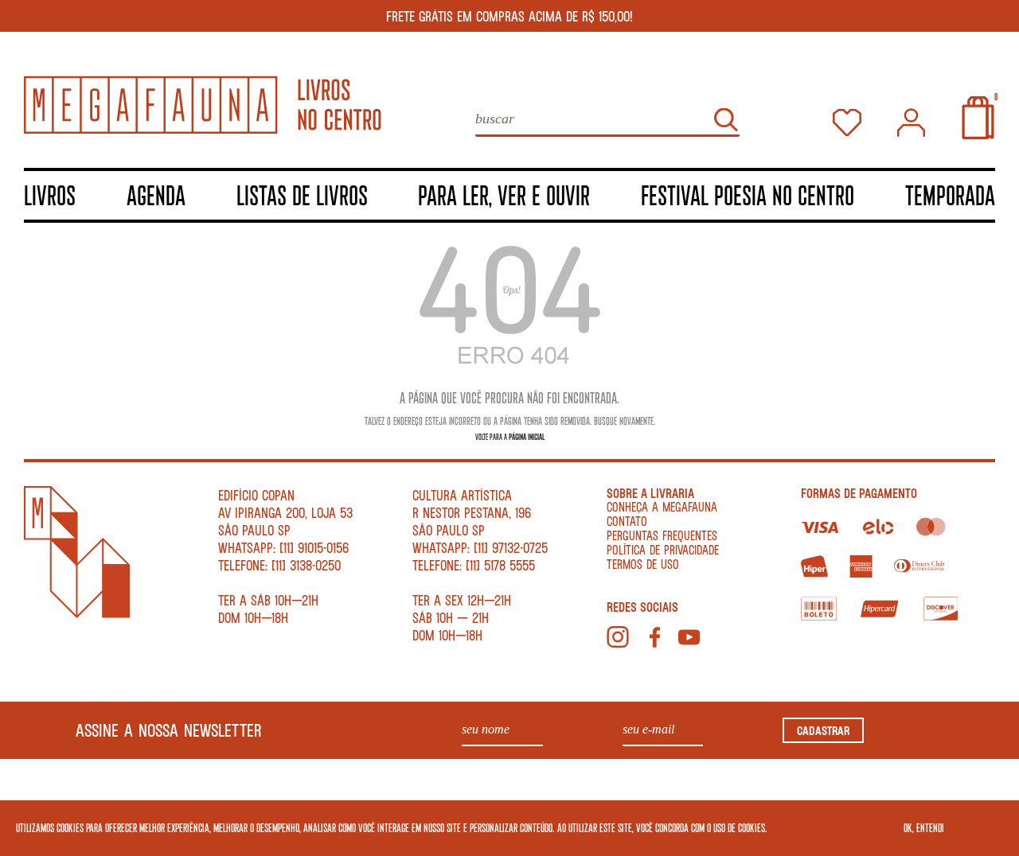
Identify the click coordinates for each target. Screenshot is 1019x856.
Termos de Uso (643, 563)
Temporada (950, 194)
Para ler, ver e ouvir (504, 194)
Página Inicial (527, 436)
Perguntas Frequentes (662, 535)
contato (627, 520)
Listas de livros (302, 194)
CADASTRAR (823, 730)
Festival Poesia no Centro (747, 194)
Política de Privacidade (663, 549)
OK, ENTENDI (924, 827)
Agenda (156, 194)
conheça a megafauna (662, 506)
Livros (50, 194)
